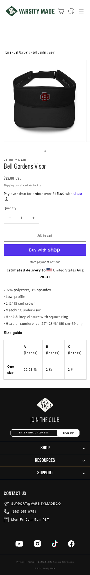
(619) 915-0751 (23, 511)
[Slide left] (34, 151)
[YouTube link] (19, 545)
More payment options (45, 262)
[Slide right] (56, 151)
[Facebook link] (71, 544)
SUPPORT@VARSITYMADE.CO (36, 503)
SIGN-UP (68, 433)
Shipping (9, 185)
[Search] (71, 11)
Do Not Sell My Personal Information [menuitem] (56, 562)
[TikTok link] (55, 544)
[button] (81, 11)
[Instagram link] (37, 545)
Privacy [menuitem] (20, 562)
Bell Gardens (22, 53)
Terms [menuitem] (31, 562)
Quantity (10, 208)
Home (7, 53)
